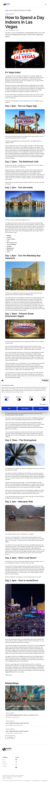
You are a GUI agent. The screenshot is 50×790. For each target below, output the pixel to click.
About (3, 759)
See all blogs (10, 737)
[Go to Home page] (7, 4)
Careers (4, 761)
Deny (9, 408)
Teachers (4, 766)
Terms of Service (36, 780)
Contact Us (4, 764)
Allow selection (25, 408)
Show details (43, 404)
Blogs (7, 10)
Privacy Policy (27, 780)
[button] (45, 4)
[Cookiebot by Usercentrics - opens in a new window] (43, 381)
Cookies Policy (44, 780)
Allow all (41, 408)
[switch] (19, 399)
